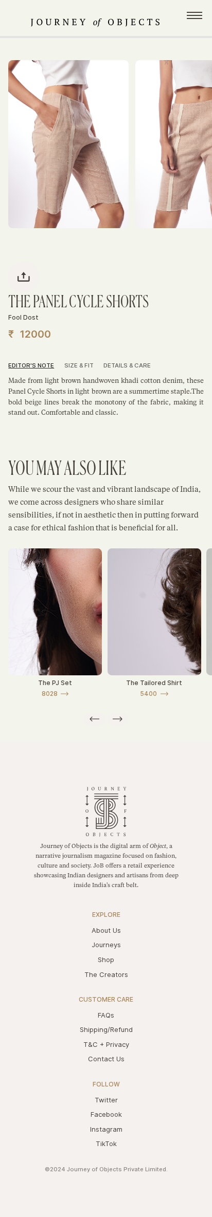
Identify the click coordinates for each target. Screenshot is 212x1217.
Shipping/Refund (106, 1029)
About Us (106, 930)
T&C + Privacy (106, 1044)
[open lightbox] (68, 144)
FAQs (106, 1015)
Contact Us (106, 1059)
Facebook (106, 1114)
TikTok (106, 1143)
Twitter (106, 1100)
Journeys (106, 945)
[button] (94, 719)
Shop (106, 959)
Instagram (106, 1129)
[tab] (36, 366)
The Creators (106, 974)
